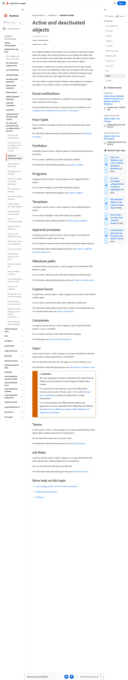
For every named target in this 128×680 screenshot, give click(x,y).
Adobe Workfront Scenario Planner (11, 378)
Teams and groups (10, 351)
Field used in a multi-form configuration (15, 242)
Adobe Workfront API (12, 407)
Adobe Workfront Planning (11, 390)
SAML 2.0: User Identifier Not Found (14, 235)
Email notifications (111, 26)
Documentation (38, 15)
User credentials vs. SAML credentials (14, 323)
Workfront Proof (11, 402)
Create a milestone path (84, 280)
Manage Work (9, 346)
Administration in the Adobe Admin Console (12, 116)
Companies (109, 66)
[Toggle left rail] (23, 9)
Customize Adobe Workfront (12, 80)
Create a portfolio (76, 164)
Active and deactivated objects (15, 157)
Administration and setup (11, 50)
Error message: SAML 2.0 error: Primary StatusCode (57, 486)
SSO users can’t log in (15, 249)
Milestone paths (110, 56)
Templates (109, 46)
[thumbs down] (72, 677)
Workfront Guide (67, 15)
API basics (40, 497)
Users (107, 71)
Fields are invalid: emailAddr (13, 272)
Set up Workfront (12, 70)
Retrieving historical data (14, 265)
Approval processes (111, 51)
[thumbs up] (66, 677)
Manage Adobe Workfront (11, 87)
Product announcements (10, 44)
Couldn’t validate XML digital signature (15, 205)
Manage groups (11, 92)
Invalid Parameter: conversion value (14, 212)
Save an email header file (12, 287)
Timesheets (8, 372)
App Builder (8, 417)
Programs (108, 41)
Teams (107, 76)
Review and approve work (11, 366)
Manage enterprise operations (13, 98)
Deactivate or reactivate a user (82, 367)
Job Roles (108, 81)
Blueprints (10, 110)
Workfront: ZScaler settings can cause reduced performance (14, 313)
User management (12, 75)
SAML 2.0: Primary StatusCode (14, 227)
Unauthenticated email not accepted (14, 302)
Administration (43, 40)
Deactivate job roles (80, 471)
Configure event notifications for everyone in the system (55, 110)
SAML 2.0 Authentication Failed (15, 220)
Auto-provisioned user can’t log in (15, 197)
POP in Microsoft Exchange (13, 190)
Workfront (52, 15)
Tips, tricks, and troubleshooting (13, 136)
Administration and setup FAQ (14, 172)
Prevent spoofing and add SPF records (15, 280)
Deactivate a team (78, 443)
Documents (8, 341)
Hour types (109, 31)
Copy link (122, 16)
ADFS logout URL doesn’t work (14, 165)
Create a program (76, 192)
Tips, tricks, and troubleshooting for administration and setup (13, 127)
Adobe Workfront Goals (11, 384)
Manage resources (11, 361)
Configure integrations (10, 104)
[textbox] (12, 22)
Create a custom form (65, 311)
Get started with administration (12, 64)
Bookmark (111, 16)
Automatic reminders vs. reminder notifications (15, 181)
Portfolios (108, 36)
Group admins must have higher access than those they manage (14, 147)
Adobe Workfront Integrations (11, 396)
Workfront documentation (46, 491)
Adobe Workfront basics (11, 330)
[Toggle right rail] (105, 9)
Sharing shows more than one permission (15, 295)
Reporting (8, 356)
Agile (6, 336)
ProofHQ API (8, 412)
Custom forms (110, 61)
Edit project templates (78, 220)
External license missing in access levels (13, 256)
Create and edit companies (60, 339)
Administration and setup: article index (12, 57)
